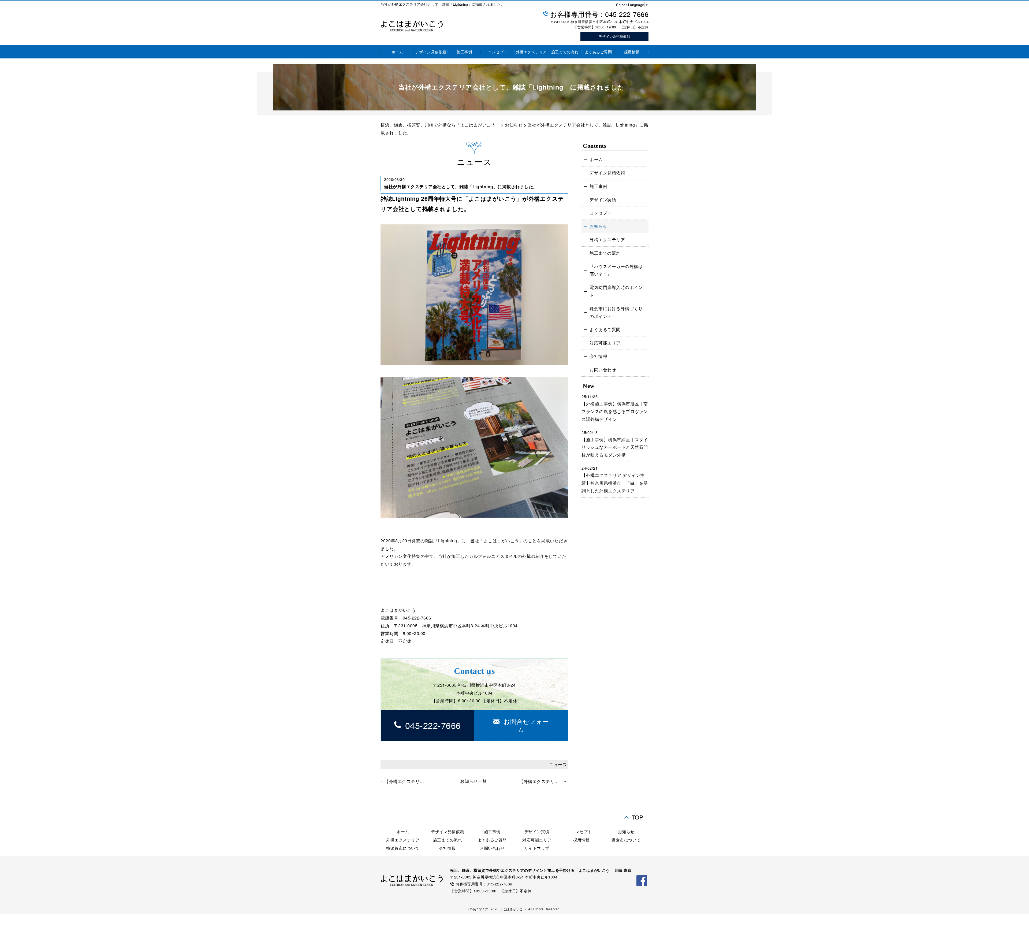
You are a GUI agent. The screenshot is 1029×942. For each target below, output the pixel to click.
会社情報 (598, 356)
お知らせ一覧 (473, 781)
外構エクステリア (531, 51)
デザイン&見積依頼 (615, 37)
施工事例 (464, 51)
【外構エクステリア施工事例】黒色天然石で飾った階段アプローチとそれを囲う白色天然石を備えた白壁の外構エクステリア (406, 781)
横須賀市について (402, 848)
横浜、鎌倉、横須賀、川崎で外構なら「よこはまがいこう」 (440, 125)
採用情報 (632, 51)
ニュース (558, 764)
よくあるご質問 (598, 51)
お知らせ (514, 125)
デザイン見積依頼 (430, 51)
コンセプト (498, 51)
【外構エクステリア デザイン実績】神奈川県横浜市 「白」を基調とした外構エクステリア (614, 483)
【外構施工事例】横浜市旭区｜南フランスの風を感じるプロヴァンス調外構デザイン (614, 411)
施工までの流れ (565, 51)
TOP (637, 815)
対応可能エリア (605, 343)
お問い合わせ (603, 369)
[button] (521, 725)
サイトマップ (536, 848)
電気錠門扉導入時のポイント (616, 291)
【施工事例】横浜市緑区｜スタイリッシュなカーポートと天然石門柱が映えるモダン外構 (614, 447)
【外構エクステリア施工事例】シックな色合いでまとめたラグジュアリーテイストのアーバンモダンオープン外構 (540, 781)
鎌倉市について (626, 840)
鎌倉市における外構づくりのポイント (616, 312)
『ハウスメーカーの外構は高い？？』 (616, 270)
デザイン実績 (603, 199)
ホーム (397, 51)
